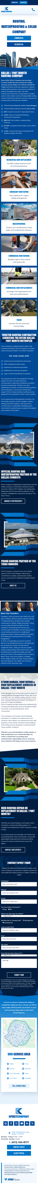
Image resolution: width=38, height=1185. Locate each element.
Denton (12, 1069)
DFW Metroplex (15, 1073)
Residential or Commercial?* (11, 920)
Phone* (3, 890)
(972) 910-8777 (20, 1142)
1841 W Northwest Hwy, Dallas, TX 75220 (20, 1133)
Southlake (28, 1078)
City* (3, 936)
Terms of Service (21, 1170)
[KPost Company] (6, 9)
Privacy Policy (8, 1167)
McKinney (28, 1069)
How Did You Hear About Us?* (12, 953)
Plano (26, 1073)
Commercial (15, 2)
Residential (23, 2)
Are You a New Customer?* (11, 907)
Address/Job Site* (7, 927)
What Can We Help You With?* (12, 914)
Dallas (12, 1064)
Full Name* (5, 881)
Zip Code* (4, 944)
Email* (3, 898)
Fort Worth (13, 1078)
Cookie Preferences (19, 1167)
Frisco (27, 1064)
